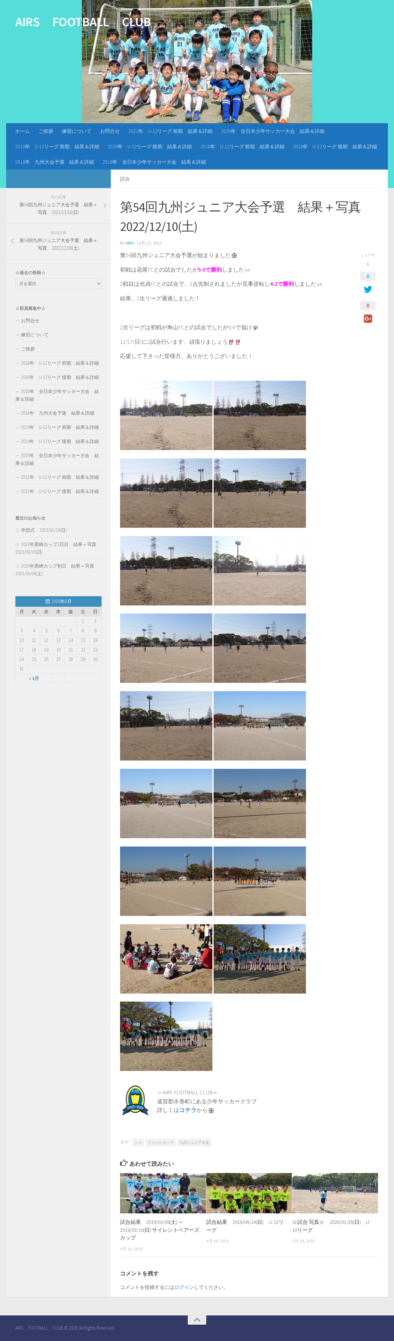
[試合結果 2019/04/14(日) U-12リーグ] (249, 1193)
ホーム (22, 131)
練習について (76, 131)
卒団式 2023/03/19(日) (44, 530)
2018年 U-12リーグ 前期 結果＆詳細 (242, 146)
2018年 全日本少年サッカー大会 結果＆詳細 (154, 162)
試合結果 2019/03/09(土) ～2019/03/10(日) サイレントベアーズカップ (159, 1230)
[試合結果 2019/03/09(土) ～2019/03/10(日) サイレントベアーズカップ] (163, 1193)
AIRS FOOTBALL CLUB (83, 22)
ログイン (184, 1287)
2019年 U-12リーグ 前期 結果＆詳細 (57, 146)
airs (130, 243)
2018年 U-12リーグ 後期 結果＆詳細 (335, 146)
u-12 (138, 1142)
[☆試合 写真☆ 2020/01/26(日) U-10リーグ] (335, 1193)
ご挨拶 (45, 131)
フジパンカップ (161, 1142)
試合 (125, 179)
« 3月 (34, 678)
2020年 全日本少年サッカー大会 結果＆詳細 (272, 131)
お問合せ (110, 131)
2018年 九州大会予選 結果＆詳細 (54, 162)
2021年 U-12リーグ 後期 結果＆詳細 (60, 491)
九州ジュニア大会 (194, 1142)
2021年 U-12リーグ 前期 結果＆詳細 (170, 131)
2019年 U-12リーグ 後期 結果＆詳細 (150, 146)
